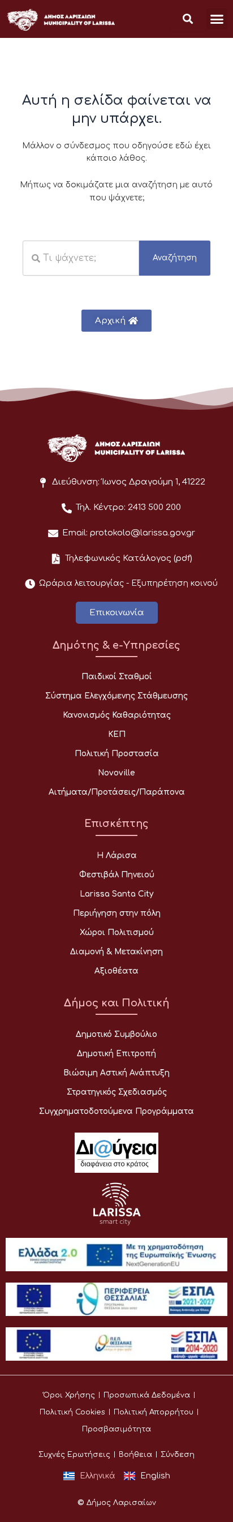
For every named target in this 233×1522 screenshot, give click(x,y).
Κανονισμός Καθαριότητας (117, 715)
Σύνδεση (178, 1455)
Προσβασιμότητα (116, 1429)
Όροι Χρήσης (69, 1395)
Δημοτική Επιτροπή (116, 1053)
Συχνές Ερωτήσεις (74, 1455)
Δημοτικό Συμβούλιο (116, 1034)
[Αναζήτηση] (187, 19)
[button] (217, 19)
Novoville (116, 773)
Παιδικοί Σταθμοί (116, 676)
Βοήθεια (135, 1455)
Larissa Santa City (116, 894)
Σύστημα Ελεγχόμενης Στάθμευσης (116, 696)
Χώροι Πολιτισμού (117, 932)
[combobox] (81, 258)
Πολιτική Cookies (72, 1412)
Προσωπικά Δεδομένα (146, 1395)
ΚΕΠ (117, 734)
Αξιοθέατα (116, 971)
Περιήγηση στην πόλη (117, 913)
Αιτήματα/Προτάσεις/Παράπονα (117, 792)
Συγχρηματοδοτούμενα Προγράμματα (116, 1111)
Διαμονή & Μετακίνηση (116, 952)
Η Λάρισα (117, 855)
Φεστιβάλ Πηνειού (116, 875)
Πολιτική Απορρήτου (153, 1412)
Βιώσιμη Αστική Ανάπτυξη (116, 1073)
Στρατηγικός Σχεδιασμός (117, 1092)
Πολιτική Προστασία (117, 753)
